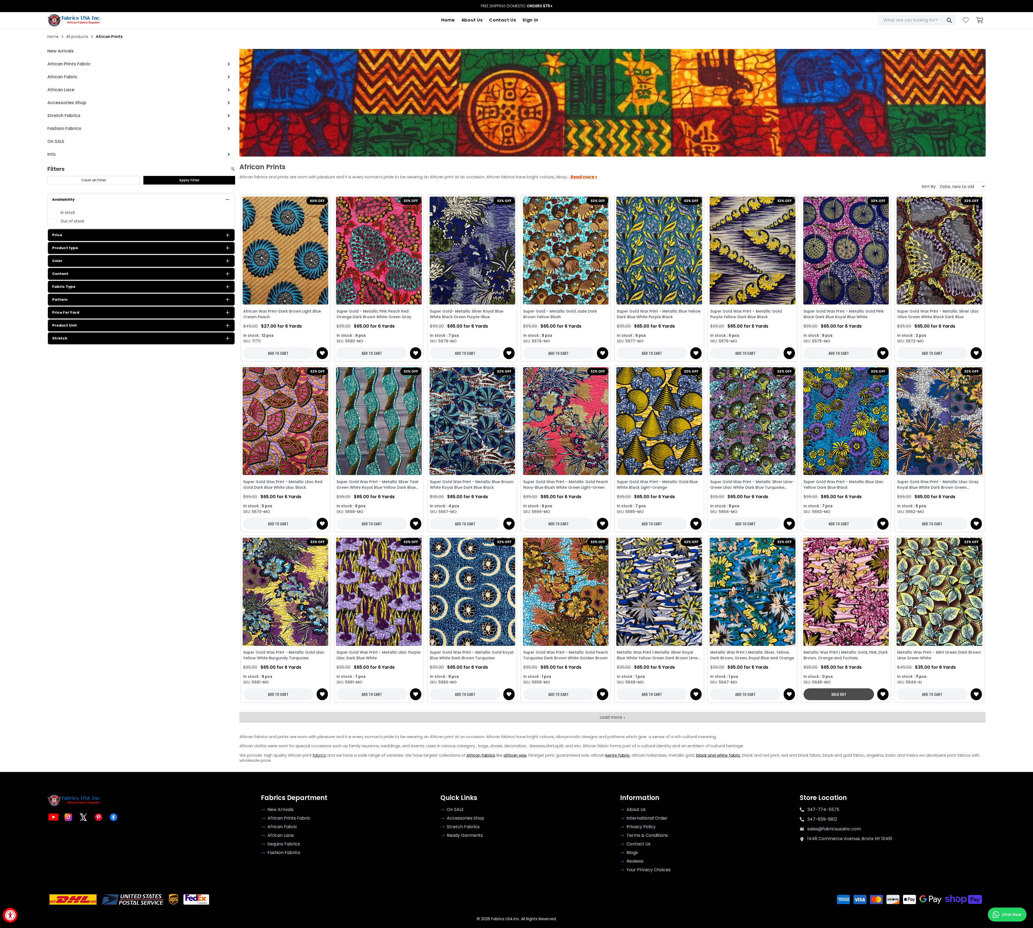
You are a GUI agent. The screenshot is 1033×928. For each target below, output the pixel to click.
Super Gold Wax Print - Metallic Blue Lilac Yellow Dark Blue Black (843, 484)
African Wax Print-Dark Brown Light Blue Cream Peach (282, 314)
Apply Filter (189, 180)
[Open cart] (980, 20)
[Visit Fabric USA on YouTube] (53, 817)
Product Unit (64, 325)
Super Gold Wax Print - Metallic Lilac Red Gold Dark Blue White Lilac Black (282, 484)
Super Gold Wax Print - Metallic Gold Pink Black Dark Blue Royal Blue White (844, 314)
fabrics (319, 755)
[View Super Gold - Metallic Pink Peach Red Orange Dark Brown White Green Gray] (378, 250)
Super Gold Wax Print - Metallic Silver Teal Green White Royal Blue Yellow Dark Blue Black (377, 484)
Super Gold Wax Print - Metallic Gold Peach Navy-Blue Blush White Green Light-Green (565, 484)
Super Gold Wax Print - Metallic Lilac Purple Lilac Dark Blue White (378, 655)
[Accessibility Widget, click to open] (10, 915)
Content (60, 273)
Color (57, 260)
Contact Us (502, 20)
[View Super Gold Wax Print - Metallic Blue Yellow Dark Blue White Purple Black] (659, 250)
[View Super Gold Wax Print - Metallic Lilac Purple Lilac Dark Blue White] (378, 591)
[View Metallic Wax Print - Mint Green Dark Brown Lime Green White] (939, 591)
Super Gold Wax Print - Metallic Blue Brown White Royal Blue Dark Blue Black (472, 484)
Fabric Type (63, 286)
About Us (472, 20)
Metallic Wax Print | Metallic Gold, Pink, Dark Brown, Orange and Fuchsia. (846, 655)
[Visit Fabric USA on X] (83, 817)
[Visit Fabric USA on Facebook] (113, 817)
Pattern (60, 299)
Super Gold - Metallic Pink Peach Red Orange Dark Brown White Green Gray (374, 314)
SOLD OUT (838, 694)
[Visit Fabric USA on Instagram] (68, 817)
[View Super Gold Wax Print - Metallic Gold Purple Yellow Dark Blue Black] (752, 250)
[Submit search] (949, 20)
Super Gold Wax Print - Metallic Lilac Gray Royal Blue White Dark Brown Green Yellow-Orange (937, 484)
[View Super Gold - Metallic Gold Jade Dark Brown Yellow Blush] (565, 250)
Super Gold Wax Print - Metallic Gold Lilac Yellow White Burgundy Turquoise (283, 655)
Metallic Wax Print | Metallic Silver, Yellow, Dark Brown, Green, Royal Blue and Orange (752, 655)
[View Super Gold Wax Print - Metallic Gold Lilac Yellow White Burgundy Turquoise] (285, 591)
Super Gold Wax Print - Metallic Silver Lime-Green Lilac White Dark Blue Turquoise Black (752, 484)
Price (57, 235)
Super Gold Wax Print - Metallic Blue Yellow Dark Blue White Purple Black (659, 314)
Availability (63, 199)
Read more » (584, 177)
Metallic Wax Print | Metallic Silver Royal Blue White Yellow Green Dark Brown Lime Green (657, 655)
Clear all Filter (93, 180)
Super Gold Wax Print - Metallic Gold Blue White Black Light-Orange (657, 484)
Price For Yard (65, 312)
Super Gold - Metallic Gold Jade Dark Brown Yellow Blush (560, 314)
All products (77, 36)
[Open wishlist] (966, 20)
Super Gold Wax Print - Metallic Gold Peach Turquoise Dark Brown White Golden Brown (565, 655)
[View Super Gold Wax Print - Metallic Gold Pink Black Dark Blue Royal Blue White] (845, 250)
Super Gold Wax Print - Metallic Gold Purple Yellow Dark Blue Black (746, 314)
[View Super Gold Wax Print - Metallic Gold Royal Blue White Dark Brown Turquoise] (472, 591)
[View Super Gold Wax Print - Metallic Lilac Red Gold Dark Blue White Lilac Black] (285, 421)
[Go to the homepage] (74, 20)
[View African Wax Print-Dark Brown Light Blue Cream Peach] (285, 250)
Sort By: (929, 186)
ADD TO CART (278, 353)
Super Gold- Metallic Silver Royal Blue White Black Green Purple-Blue (466, 314)
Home (448, 20)
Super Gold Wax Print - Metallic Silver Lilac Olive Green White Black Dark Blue (938, 314)
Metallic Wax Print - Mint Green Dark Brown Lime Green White (939, 655)
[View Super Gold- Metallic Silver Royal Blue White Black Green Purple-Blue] (472, 250)
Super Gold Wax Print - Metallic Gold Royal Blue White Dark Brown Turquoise (472, 655)
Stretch (59, 338)
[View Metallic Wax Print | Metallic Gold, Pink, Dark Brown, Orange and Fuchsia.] (845, 591)
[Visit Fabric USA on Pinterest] (98, 817)
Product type (65, 247)
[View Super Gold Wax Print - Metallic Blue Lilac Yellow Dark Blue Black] (845, 421)
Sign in (530, 20)
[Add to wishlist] (322, 353)
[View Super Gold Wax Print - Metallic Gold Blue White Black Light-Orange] (659, 421)
